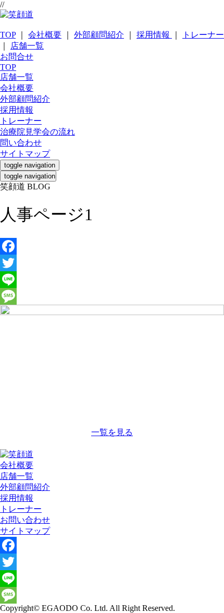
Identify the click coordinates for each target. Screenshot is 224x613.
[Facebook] (112, 246)
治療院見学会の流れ (37, 131)
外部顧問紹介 (99, 34)
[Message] (112, 296)
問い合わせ (21, 142)
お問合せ (16, 56)
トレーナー (203, 34)
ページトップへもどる (112, 443)
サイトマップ (25, 153)
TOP (8, 34)
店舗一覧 (27, 45)
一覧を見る (112, 432)
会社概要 (44, 34)
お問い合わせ (25, 519)
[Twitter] (112, 263)
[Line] (112, 279)
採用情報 (154, 34)
